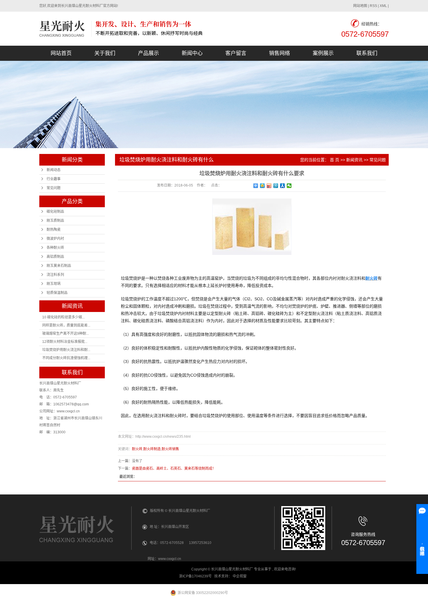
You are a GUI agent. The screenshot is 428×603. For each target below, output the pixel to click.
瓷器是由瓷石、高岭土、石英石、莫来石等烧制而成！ (174, 469)
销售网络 (279, 53)
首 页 (334, 159)
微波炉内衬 (55, 239)
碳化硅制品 (55, 212)
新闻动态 (54, 170)
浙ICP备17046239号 (195, 576)
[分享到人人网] (282, 185)
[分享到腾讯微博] (275, 185)
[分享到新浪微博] (269, 185)
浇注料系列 (55, 275)
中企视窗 (240, 576)
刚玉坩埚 (54, 284)
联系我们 (366, 53)
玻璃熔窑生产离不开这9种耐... (65, 333)
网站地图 (360, 6)
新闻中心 (192, 53)
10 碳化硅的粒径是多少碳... (63, 317)
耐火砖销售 (170, 449)
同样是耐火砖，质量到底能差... (66, 325)
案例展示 (323, 53)
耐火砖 (137, 449)
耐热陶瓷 (54, 230)
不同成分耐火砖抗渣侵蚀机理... (66, 358)
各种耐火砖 (55, 248)
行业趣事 (54, 179)
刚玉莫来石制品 (59, 266)
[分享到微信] (289, 185)
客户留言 (235, 53)
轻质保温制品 (57, 293)
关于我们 (104, 53)
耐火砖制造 (152, 449)
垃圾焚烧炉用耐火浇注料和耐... (66, 350)
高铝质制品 (55, 257)
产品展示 (148, 53)
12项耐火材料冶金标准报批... (64, 342)
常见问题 (54, 188)
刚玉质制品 (55, 221)
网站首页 (61, 53)
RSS (373, 6)
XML (383, 6)
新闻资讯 (354, 159)
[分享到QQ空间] (262, 185)
